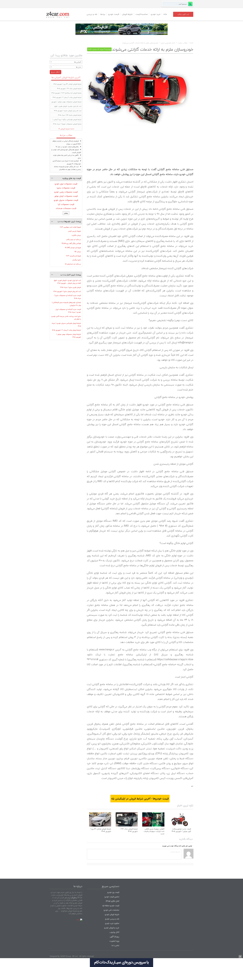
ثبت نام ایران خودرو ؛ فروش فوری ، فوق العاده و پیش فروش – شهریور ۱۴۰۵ (67, 281)
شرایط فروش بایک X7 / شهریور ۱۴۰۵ (129, 830)
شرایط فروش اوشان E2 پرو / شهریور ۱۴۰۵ (100, 830)
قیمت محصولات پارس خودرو (66, 192)
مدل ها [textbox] (78, 67)
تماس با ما (115, 945)
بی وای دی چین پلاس (73, 239)
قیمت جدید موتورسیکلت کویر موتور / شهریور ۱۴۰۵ (181, 830)
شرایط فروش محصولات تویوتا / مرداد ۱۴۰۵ (67, 124)
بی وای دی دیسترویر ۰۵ (73, 264)
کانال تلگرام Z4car (112, 901)
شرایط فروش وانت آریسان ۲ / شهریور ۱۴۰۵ (67, 97)
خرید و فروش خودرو (111, 927)
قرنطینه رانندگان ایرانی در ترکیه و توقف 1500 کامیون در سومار (66, 142)
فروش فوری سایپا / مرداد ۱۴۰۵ (70, 287)
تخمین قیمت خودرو (112, 896)
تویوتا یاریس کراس (74, 231)
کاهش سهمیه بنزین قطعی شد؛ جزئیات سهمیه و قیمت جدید (154, 831)
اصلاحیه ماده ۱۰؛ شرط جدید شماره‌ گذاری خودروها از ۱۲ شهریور (67, 162)
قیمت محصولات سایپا (66, 187)
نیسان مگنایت (76, 235)
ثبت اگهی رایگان (183, 14)
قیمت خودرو (113, 14)
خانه (165, 14)
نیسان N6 (78, 251)
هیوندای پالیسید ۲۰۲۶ (73, 256)
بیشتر (66, 213)
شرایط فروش (127, 14)
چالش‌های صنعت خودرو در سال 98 (67, 146)
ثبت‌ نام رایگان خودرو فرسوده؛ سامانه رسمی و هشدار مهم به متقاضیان (67, 168)
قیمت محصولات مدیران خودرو (66, 200)
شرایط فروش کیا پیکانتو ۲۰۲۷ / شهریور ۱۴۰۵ (66, 93)
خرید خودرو (155, 14)
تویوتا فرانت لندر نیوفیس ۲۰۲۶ (70, 227)
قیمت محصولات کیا (66, 204)
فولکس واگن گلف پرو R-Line (71, 243)
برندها (102, 14)
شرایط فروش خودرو (112, 914)
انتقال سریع (55, 72)
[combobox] (66, 62)
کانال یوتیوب (114, 932)
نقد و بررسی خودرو (112, 918)
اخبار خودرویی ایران (168, 43)
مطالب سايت (182, 43)
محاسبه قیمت (142, 14)
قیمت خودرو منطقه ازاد (110, 905)
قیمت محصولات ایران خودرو (66, 183)
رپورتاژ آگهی (114, 936)
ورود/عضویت (114, 941)
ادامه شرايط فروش (67, 128)
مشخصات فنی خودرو (111, 910)
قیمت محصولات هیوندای (66, 208)
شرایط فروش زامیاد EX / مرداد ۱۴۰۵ (69, 115)
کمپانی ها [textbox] (77, 62)
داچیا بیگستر (76, 260)
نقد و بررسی (92, 14)
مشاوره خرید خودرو (112, 923)
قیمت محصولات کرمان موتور (66, 196)
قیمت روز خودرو (113, 892)
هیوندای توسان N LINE (73, 247)
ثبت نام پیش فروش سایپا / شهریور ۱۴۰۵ (67, 110)
